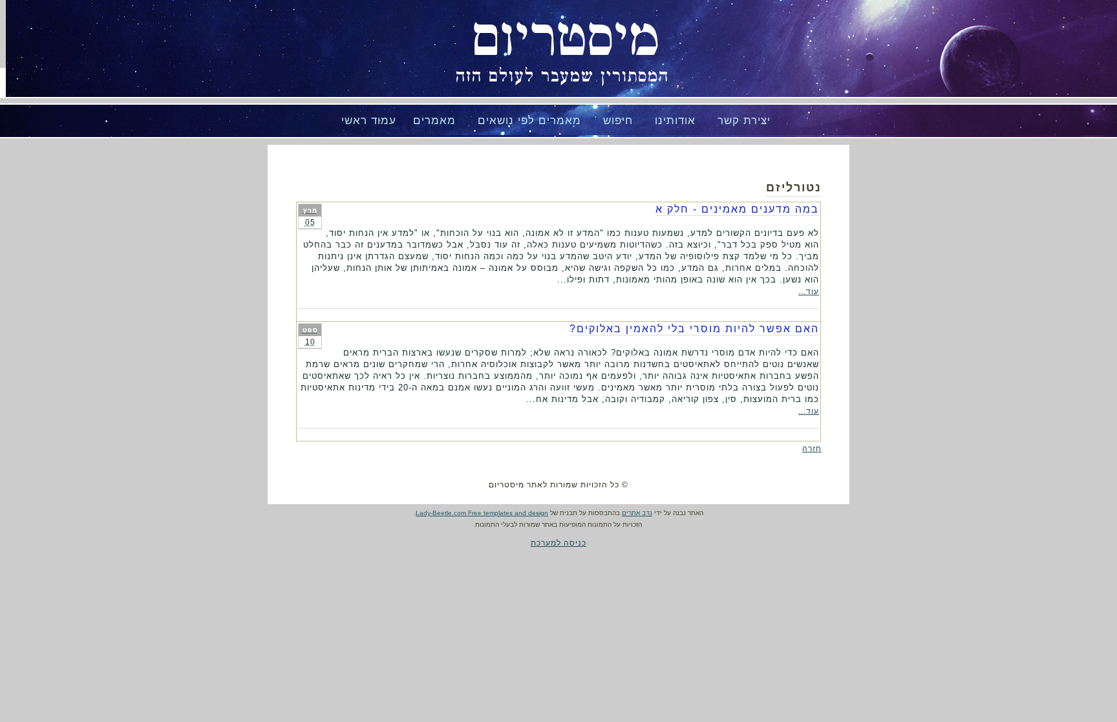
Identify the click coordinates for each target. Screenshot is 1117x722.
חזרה (812, 448)
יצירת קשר (744, 120)
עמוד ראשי (368, 120)
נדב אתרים (637, 512)
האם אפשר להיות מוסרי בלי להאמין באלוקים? (694, 328)
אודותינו (675, 120)
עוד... (808, 291)
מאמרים (434, 120)
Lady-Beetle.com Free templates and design (482, 512)
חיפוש (618, 120)
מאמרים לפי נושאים (529, 120)
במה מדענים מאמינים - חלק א (737, 209)
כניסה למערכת (558, 542)
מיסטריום (565, 38)
